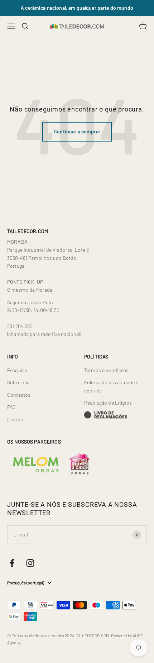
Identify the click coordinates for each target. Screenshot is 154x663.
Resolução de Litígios (108, 403)
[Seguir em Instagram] (30, 563)
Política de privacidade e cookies (111, 386)
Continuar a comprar (77, 131)
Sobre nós (18, 382)
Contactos (18, 395)
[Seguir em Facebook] (12, 563)
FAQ (11, 407)
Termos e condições (106, 370)
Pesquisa (17, 370)
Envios (15, 419)
